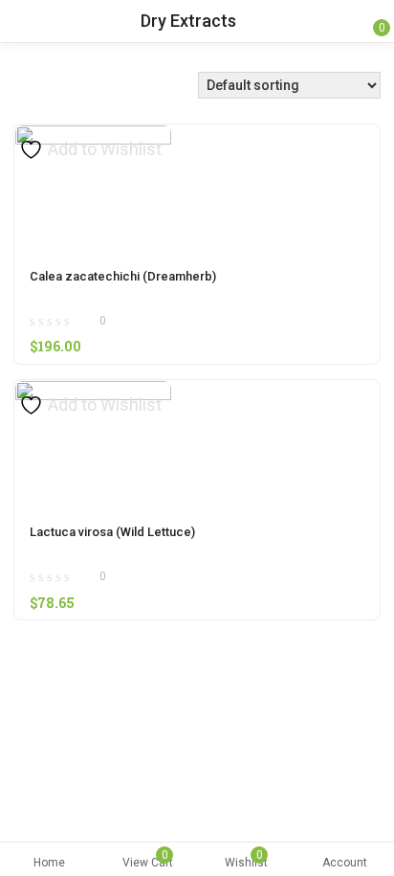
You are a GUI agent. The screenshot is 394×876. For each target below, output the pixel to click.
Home (49, 862)
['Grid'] (29, 90)
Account (344, 862)
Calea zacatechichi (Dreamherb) (123, 276)
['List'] (44, 90)
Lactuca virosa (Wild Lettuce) (112, 532)
